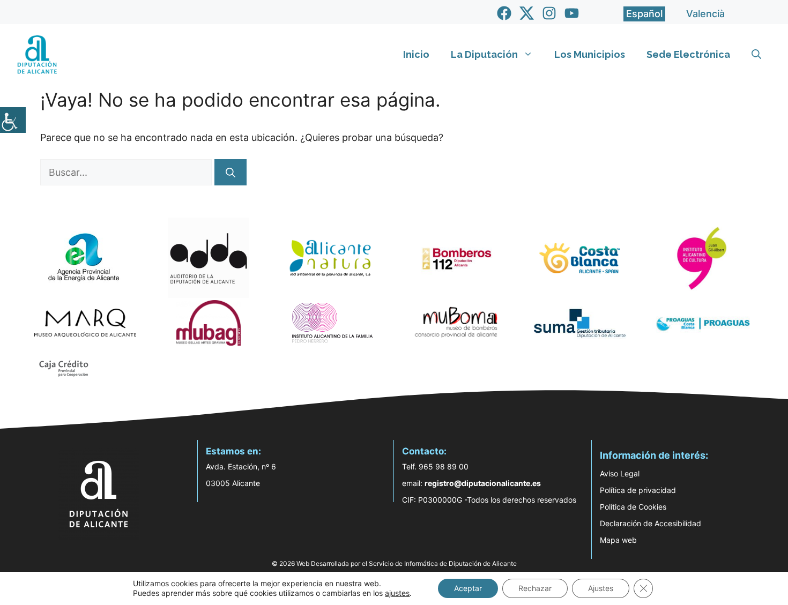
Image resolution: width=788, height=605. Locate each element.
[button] (756, 55)
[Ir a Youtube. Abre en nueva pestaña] (572, 13)
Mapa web (618, 539)
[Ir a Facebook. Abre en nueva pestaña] (504, 13)
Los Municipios (589, 54)
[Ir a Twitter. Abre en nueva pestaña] (527, 13)
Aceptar (468, 588)
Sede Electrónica (688, 54)
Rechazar (535, 588)
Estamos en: (233, 451)
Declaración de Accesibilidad (650, 523)
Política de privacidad (638, 490)
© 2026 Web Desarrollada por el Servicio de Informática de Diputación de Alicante (394, 563)
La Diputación (484, 54)
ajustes (397, 592)
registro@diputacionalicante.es (483, 483)
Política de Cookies (633, 506)
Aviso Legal (620, 473)
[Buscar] (230, 172)
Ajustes (600, 588)
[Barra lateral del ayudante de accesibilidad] (13, 120)
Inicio (416, 54)
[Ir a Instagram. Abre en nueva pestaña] (549, 13)
